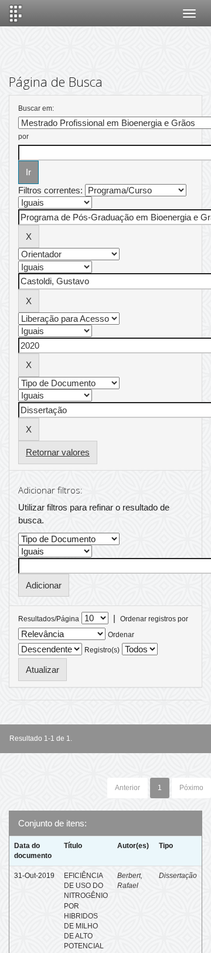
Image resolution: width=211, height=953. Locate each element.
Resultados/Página (48, 619)
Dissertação (178, 876)
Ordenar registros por (154, 619)
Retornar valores (58, 452)
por (23, 136)
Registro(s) (102, 650)
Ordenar (121, 635)
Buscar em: (36, 108)
